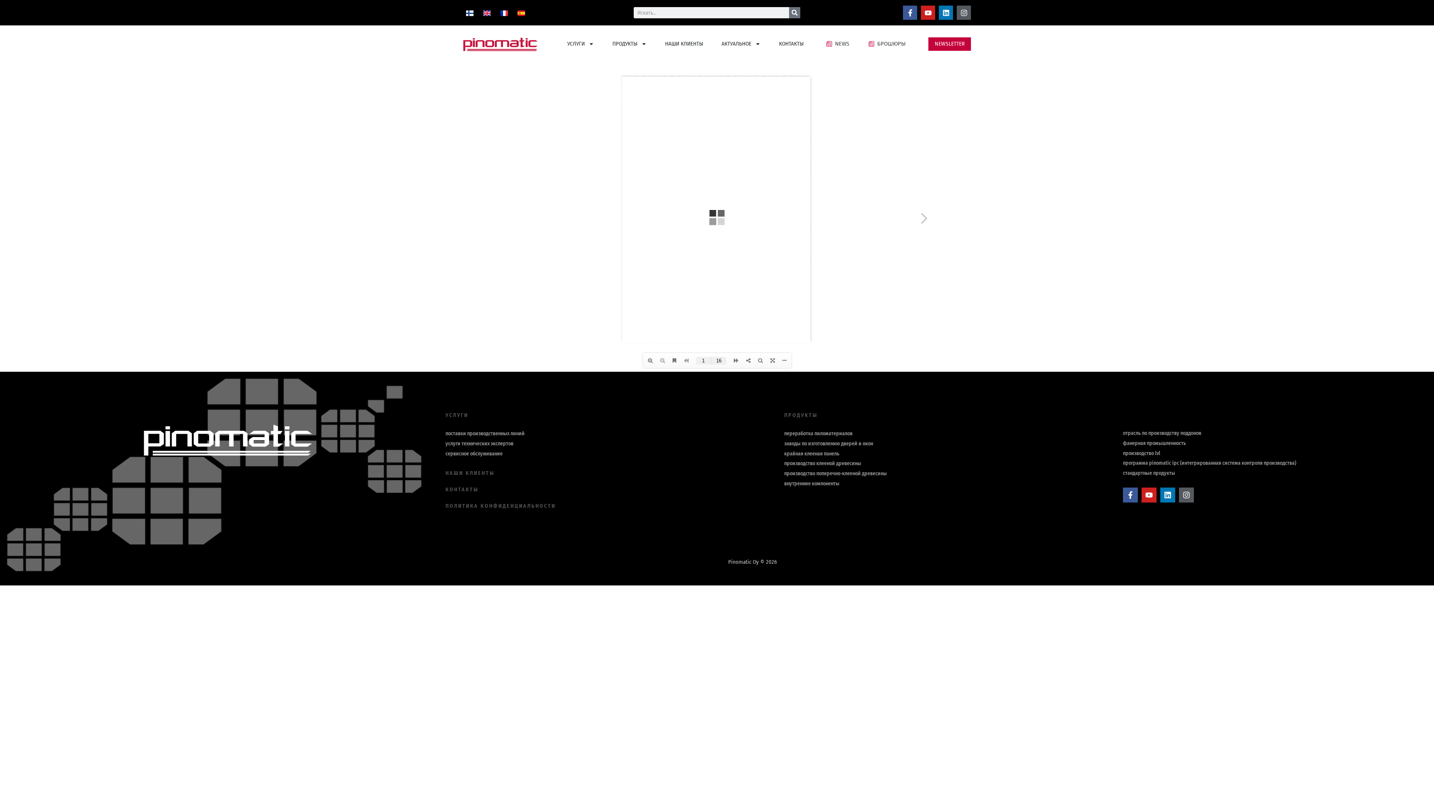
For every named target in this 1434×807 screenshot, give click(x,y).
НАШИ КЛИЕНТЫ (684, 43)
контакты (462, 489)
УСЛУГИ (576, 43)
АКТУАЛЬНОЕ (736, 43)
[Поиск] (794, 12)
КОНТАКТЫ (791, 43)
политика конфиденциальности (501, 506)
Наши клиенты (470, 473)
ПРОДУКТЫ (624, 43)
